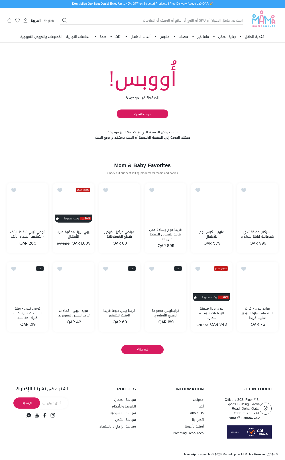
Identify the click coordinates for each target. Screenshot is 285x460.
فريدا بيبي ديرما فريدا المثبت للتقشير (120, 313)
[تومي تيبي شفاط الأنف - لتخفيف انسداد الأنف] (27, 204)
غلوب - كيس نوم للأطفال (211, 234)
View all (142, 349)
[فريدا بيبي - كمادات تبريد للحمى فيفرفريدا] (73, 282)
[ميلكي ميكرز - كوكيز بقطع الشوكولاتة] (119, 204)
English (49, 20)
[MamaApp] (263, 20)
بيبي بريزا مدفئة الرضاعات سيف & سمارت (211, 313)
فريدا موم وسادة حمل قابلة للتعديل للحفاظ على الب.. (165, 234)
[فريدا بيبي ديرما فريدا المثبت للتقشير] (119, 282)
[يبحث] (64, 20)
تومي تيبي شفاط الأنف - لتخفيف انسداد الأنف (27, 234)
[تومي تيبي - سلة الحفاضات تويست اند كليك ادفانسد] (27, 282)
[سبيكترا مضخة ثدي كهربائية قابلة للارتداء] (257, 204)
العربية (36, 20)
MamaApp (190, 454)
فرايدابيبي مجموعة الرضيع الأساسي (165, 313)
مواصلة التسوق (142, 114)
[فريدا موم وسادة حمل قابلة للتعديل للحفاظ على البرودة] (165, 204)
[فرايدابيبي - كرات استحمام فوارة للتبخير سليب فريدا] (257, 282)
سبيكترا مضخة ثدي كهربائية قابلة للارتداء (257, 234)
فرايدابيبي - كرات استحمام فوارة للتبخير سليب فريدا (257, 313)
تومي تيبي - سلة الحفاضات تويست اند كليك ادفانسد (27, 313)
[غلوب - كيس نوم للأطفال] (211, 204)
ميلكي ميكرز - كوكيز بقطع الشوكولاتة (119, 234)
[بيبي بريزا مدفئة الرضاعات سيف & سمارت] (211, 282)
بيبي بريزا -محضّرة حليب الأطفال (73, 234)
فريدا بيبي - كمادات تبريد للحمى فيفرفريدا (73, 313)
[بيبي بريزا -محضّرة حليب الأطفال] (73, 204)
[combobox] (151, 20)
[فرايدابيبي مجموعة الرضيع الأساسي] (165, 282)
